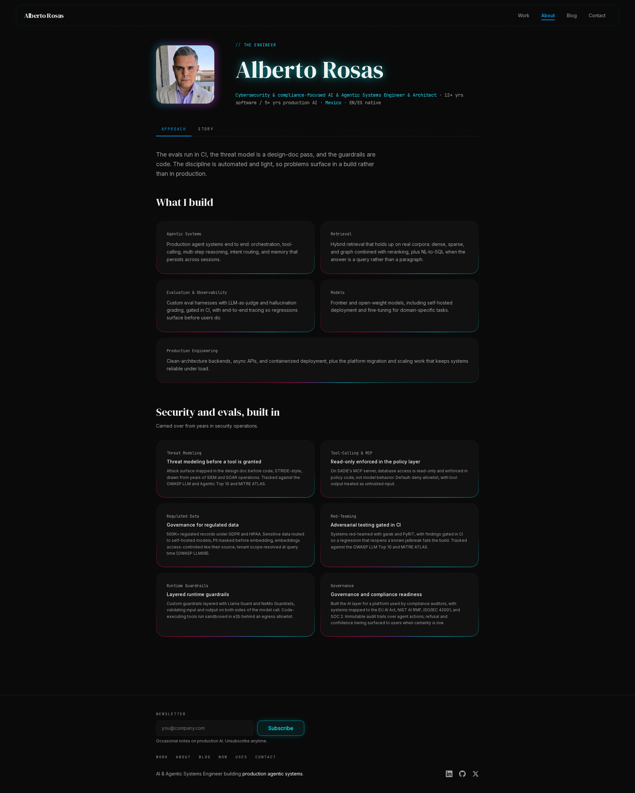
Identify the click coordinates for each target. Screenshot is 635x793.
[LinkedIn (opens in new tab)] (449, 774)
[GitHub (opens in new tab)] (462, 774)
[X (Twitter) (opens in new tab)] (475, 774)
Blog (572, 15)
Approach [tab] (173, 129)
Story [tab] (206, 129)
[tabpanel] (317, 393)
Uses (241, 757)
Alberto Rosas (44, 15)
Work (523, 15)
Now (223, 757)
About (548, 15)
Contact (597, 15)
